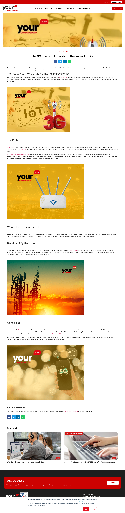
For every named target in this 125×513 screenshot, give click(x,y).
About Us (69, 8)
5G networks (73, 250)
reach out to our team (71, 411)
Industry (47, 8)
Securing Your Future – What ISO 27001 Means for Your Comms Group (89, 462)
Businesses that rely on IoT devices (18, 154)
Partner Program (82, 8)
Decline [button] (93, 509)
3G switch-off (63, 77)
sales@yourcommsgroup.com (93, 496)
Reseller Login (106, 2)
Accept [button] (86, 509)
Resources (58, 8)
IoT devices (10, 147)
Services (37, 8)
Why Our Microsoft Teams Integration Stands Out (25, 462)
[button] (55, 61)
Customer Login (116, 2)
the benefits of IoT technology (59, 334)
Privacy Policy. (79, 501)
